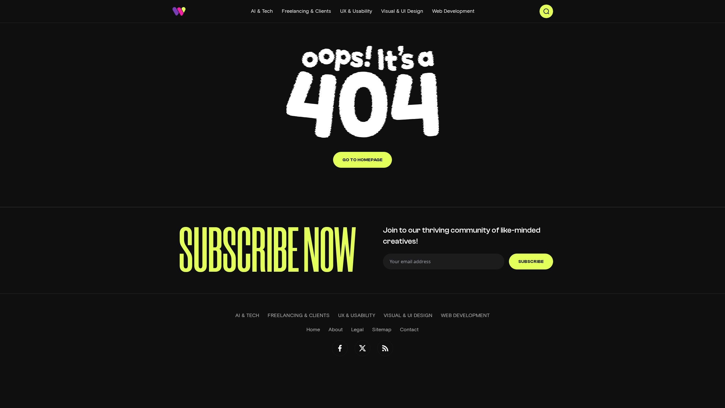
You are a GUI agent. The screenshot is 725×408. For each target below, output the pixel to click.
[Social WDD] (340, 348)
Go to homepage (362, 159)
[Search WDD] (546, 11)
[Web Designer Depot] (179, 11)
